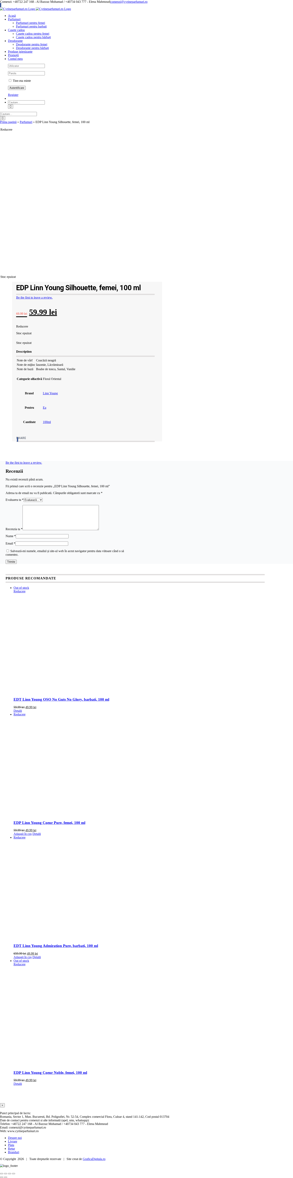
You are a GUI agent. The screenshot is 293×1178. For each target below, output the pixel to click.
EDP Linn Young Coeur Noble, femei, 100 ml (50, 1072)
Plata (11, 1145)
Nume (11, 536)
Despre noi (15, 1138)
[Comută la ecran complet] (5, 1173)
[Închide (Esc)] (13, 1173)
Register (13, 95)
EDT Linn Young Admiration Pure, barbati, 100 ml (56, 946)
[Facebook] (17, 439)
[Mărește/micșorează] (1, 1173)
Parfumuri (26, 122)
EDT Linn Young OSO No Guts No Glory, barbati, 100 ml (61, 699)
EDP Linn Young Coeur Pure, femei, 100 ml (49, 823)
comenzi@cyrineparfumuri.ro (128, 1)
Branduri (13, 1152)
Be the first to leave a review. (34, 297)
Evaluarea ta (15, 499)
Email (10, 543)
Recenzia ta (14, 529)
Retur (11, 1148)
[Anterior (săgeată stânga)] (1, 1177)
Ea (44, 407)
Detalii (18, 710)
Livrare (12, 1141)
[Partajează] (9, 1173)
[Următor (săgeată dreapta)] (5, 1177)
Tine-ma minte (21, 80)
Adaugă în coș (23, 834)
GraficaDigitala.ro (94, 1159)
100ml (47, 422)
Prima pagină (8, 122)
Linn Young (50, 393)
